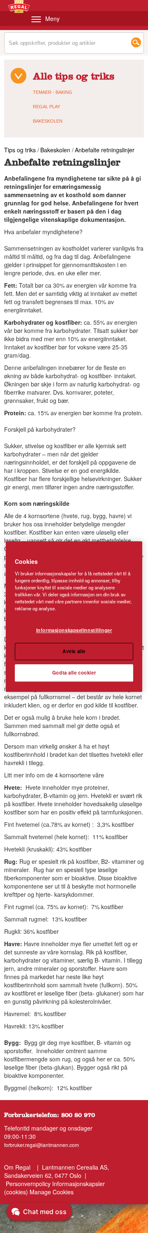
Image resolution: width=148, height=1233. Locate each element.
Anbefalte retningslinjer (104, 150)
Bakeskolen (47, 121)
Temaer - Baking (52, 92)
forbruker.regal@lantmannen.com (41, 1144)
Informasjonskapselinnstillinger (74, 630)
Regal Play (46, 106)
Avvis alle (74, 651)
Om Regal (17, 1167)
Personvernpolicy (28, 1183)
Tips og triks (20, 150)
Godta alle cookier (74, 672)
